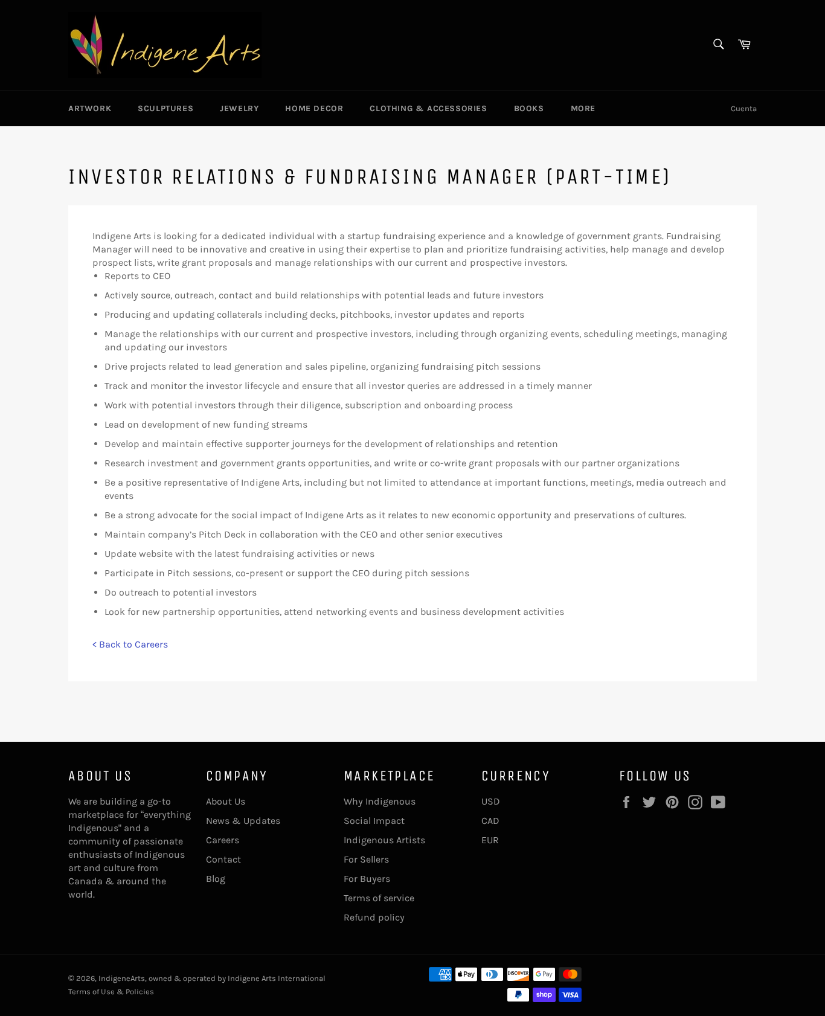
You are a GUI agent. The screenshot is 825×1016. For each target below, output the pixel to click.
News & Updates (243, 820)
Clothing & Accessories (428, 108)
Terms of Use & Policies (111, 991)
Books (529, 108)
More (583, 108)
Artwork (89, 108)
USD (490, 801)
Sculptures (165, 108)
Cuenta (744, 108)
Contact (223, 859)
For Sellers (366, 859)
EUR (490, 840)
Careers (222, 840)
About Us (225, 801)
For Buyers (367, 878)
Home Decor (314, 108)
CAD (490, 820)
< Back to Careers (130, 644)
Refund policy (374, 917)
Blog (215, 878)
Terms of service (379, 898)
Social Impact (374, 820)
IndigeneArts (121, 978)
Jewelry (239, 108)
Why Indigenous (380, 801)
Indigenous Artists (384, 840)
